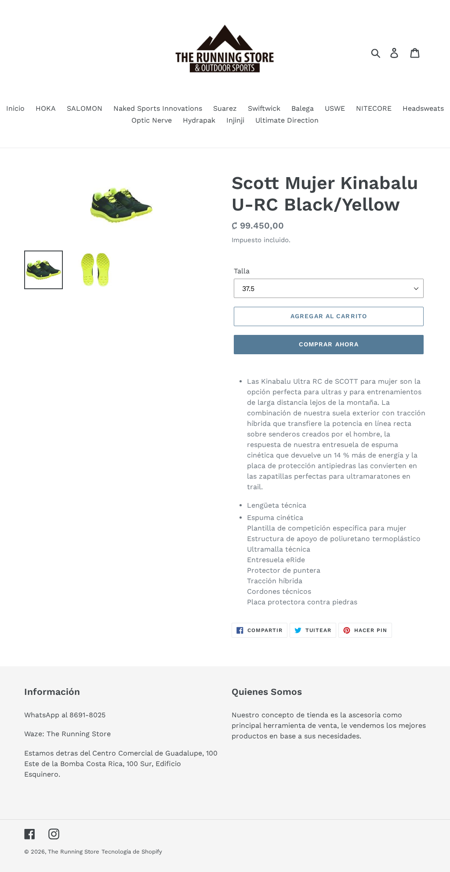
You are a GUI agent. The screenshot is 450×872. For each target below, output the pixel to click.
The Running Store (73, 851)
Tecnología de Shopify (132, 851)
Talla (242, 271)
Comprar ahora (329, 344)
